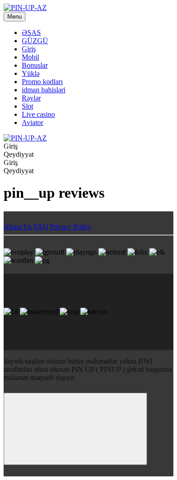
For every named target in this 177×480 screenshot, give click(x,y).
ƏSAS (31, 32)
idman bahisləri (43, 90)
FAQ (41, 226)
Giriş (29, 49)
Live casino (38, 114)
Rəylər (31, 98)
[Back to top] (75, 429)
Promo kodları (42, 81)
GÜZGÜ (35, 41)
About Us (18, 226)
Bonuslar (35, 65)
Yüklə (30, 73)
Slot (27, 106)
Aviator (32, 122)
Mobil (30, 57)
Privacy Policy (71, 226)
